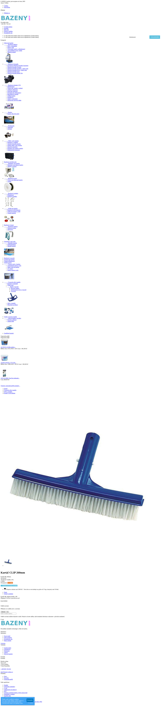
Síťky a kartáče (11, 303)
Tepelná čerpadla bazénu (14, 144)
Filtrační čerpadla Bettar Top (15, 73)
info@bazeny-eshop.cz (7, 672)
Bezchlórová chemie (12, 94)
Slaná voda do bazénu (13, 267)
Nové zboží (7, 636)
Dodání (6, 685)
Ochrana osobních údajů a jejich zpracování (15, 692)
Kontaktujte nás (8, 33)
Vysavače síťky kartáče (12, 282)
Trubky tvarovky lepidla (10, 316)
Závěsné (9, 129)
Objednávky (7, 649)
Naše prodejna (8, 637)
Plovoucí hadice (15, 288)
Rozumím (30, 700)
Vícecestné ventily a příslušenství (16, 49)
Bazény (8, 112)
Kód (2, 601)
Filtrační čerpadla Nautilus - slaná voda (17, 68)
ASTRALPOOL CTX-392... (8, 362)
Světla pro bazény (11, 208)
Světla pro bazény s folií (13, 211)
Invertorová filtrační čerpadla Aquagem (17, 65)
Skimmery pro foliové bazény (15, 165)
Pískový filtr (10, 47)
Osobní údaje (7, 648)
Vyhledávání (155, 37)
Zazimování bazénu (9, 259)
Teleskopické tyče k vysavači (18, 289)
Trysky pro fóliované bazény (15, 180)
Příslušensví (10, 195)
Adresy (6, 652)
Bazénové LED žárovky (13, 210)
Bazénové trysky (10, 178)
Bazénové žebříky (12, 196)
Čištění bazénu (11, 95)
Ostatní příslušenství (9, 261)
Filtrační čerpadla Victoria (14, 67)
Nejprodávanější (8, 679)
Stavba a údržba (8, 31)
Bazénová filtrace (10, 44)
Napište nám (7, 695)
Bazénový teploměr (12, 283)
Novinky (6, 678)
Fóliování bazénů (8, 43)
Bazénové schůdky (11, 193)
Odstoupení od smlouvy (10, 689)
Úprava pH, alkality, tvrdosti (15, 88)
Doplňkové (10, 97)
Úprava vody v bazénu (12, 264)
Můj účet (6, 30)
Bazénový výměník (12, 142)
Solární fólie (10, 321)
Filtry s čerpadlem (12, 46)
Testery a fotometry (12, 99)
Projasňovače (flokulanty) (14, 92)
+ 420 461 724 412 (6, 669)
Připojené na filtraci (12, 305)
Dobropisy (7, 651)
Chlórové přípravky (12, 89)
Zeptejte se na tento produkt (9, 585)
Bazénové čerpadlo (11, 64)
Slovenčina (7, 7)
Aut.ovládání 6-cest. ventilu (14, 50)
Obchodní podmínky (9, 686)
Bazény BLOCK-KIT (13, 114)
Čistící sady (10, 285)
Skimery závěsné (11, 166)
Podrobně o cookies (9, 694)
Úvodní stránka (8, 26)
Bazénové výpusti (9, 225)
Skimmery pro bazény (12, 163)
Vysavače (13, 291)
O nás (5, 688)
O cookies (30, 703)
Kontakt (6, 28)
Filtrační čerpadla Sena (13, 71)
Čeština (6, 5)
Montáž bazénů (11, 246)
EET (5, 691)
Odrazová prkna (11, 228)
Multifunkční (10, 86)
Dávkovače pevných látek (14, 100)
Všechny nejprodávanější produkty (10, 385)
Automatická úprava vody (14, 265)
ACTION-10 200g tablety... (8, 347)
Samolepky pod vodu (9, 241)
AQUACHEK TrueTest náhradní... (10, 378)
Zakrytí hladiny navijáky (12, 318)
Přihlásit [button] (3, 10)
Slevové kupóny (8, 654)
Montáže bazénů (10, 243)
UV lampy (10, 268)
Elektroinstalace (11, 244)
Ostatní (9, 181)
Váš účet (3, 643)
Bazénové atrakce (11, 226)
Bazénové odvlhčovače (10, 162)
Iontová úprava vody (12, 270)
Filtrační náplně (11, 52)
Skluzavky (10, 229)
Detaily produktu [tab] (8, 593)
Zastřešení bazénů (9, 333)
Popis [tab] (5, 592)
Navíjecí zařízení (11, 320)
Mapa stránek (7, 640)
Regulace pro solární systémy (15, 148)
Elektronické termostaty (13, 150)
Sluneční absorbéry (12, 147)
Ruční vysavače (13, 286)
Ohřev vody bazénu (11, 141)
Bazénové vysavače (9, 258)
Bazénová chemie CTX (12, 85)
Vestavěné (10, 127)
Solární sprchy (8, 262)
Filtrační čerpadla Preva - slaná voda (17, 70)
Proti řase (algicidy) (12, 91)
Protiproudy (9, 126)
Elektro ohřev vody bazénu (14, 145)
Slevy (5, 676)
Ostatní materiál (11, 213)
